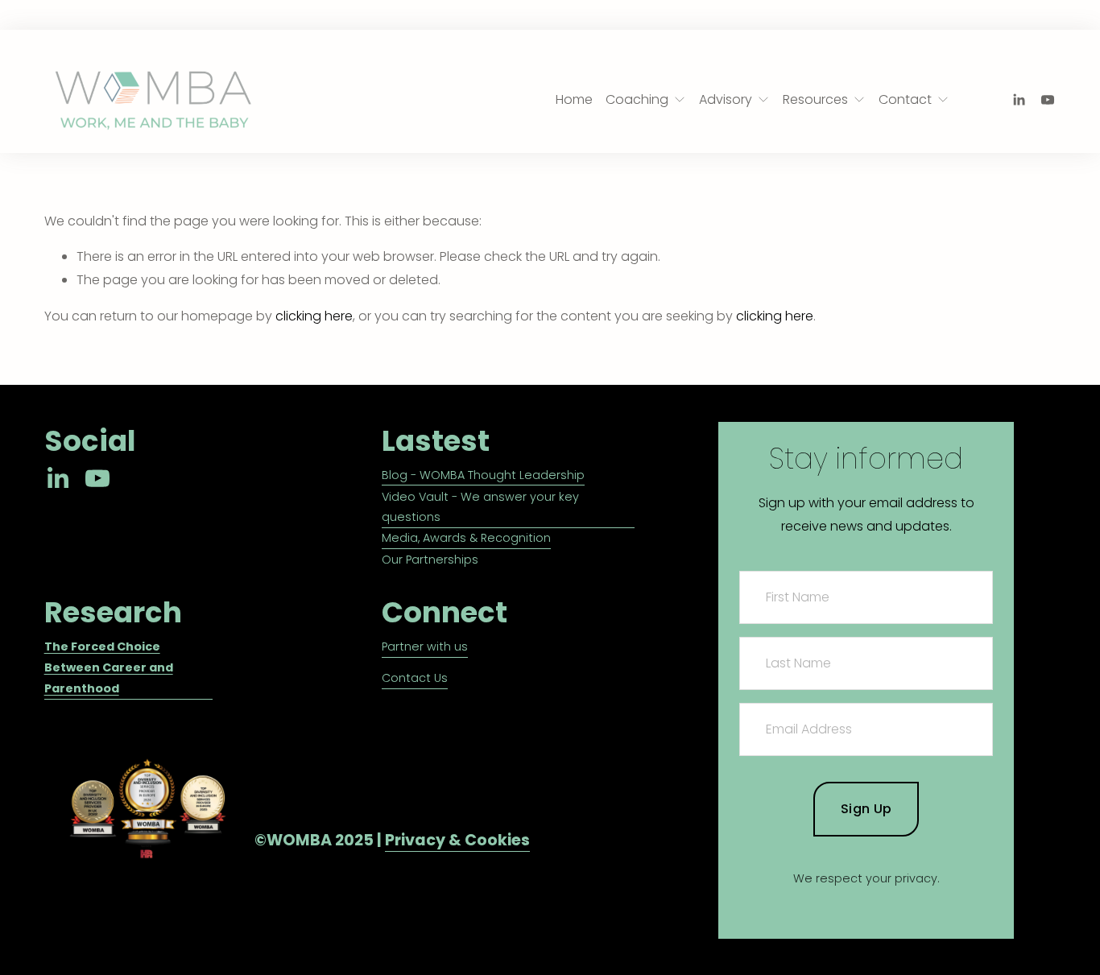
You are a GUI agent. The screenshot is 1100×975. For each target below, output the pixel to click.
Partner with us (425, 646)
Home (574, 99)
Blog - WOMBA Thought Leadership (483, 475)
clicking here (314, 316)
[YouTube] (1048, 100)
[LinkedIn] (1019, 100)
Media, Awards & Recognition (466, 538)
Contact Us (415, 678)
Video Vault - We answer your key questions (480, 507)
